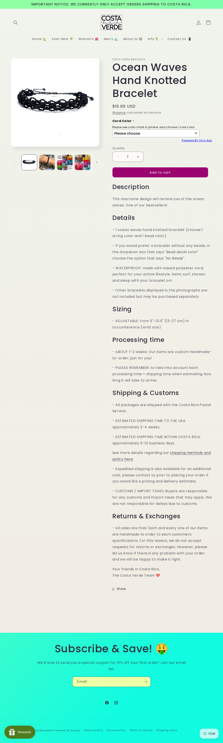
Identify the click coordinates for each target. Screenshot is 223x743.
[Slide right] (96, 162)
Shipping (119, 112)
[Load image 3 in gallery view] (65, 162)
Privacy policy (116, 730)
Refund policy (93, 730)
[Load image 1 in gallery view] (29, 162)
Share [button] (121, 589)
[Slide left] (15, 162)
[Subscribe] (145, 682)
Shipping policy (167, 730)
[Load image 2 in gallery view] (47, 162)
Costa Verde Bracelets (37, 730)
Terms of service (141, 730)
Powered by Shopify (67, 730)
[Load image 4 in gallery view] (82, 162)
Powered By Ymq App (197, 140)
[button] (15, 22)
